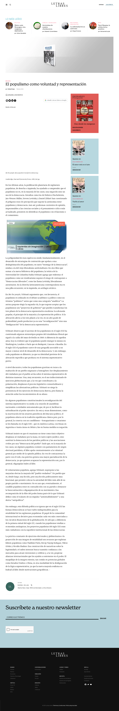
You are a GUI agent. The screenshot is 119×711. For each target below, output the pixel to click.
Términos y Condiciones (59, 705)
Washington (74, 24)
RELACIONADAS (31, 597)
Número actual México (65, 678)
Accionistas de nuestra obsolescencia (47, 27)
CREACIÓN (38, 674)
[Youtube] (91, 684)
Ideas (36, 687)
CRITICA (12, 683)
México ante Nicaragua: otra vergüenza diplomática (20, 28)
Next (96, 113)
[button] (7, 4)
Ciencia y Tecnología (49, 22)
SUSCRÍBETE (109, 4)
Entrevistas (38, 669)
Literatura (12, 678)
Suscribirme (87, 671)
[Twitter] (9, 100)
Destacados (63, 683)
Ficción (37, 678)
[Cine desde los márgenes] (84, 111)
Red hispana (74, 22)
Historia (37, 685)
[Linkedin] (12, 100)
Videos (61, 669)
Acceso (86, 669)
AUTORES (85, 597)
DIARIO (12, 667)
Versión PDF (77, 170)
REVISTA (62, 676)
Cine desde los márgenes (84, 124)
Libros (11, 687)
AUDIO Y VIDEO (64, 667)
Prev (73, 113)
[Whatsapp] (15, 100)
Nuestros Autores (88, 678)
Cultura (12, 669)
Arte (99, 22)
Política (17, 22)
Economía (12, 674)
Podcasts (62, 671)
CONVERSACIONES (40, 667)
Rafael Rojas (23, 585)
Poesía (36, 676)
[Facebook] (7, 100)
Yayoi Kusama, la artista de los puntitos (104, 27)
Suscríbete (77, 130)
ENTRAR (101, 4)
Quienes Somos (88, 676)
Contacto (86, 680)
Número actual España (65, 680)
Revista (8, 81)
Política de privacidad (71, 705)
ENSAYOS (37, 683)
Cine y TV (12, 685)
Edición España (78, 127)
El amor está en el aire (81, 165)
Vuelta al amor (78, 202)
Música (12, 689)
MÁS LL (86, 667)
